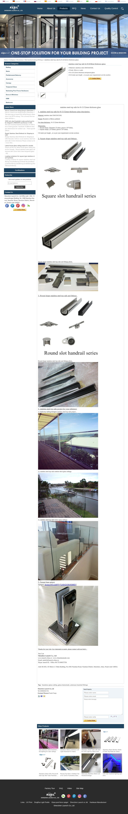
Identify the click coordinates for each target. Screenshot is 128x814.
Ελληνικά (71, 1)
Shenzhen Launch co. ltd (79, 802)
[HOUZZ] (29, 206)
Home (39, 8)
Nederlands (123, 1)
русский (39, 1)
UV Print (29, 802)
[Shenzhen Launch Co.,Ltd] (13, 12)
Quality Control (111, 8)
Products (64, 8)
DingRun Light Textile (42, 802)
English (7, 1)
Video (69, 788)
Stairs (8, 71)
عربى (90, 1)
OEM (7, 98)
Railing (8, 67)
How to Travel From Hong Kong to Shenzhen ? (20, 110)
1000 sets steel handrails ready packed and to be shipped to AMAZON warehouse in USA (19, 122)
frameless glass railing (49, 685)
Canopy (8, 83)
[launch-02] (41, 696)
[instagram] (23, 206)
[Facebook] (7, 206)
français (28, 1)
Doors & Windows (12, 94)
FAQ (61, 788)
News (83, 8)
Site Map (79, 788)
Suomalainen (111, 1)
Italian (81, 1)
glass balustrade (64, 685)
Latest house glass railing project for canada (19, 145)
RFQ (74, 8)
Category (12, 60)
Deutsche (17, 1)
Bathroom (9, 102)
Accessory (20, 60)
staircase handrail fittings (79, 685)
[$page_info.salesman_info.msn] (39, 696)
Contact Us (95, 8)
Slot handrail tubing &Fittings (34, 60)
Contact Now (19, 209)
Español (49, 1)
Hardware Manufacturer (98, 802)
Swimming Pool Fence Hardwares (17, 91)
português (59, 1)
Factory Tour (50, 788)
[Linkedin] (12, 206)
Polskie (99, 1)
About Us (51, 8)
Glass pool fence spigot (60, 802)
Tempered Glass (11, 87)
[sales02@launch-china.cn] (44, 696)
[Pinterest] (18, 206)
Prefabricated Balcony (13, 75)
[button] (60, 56)
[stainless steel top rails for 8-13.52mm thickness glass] (52, 77)
